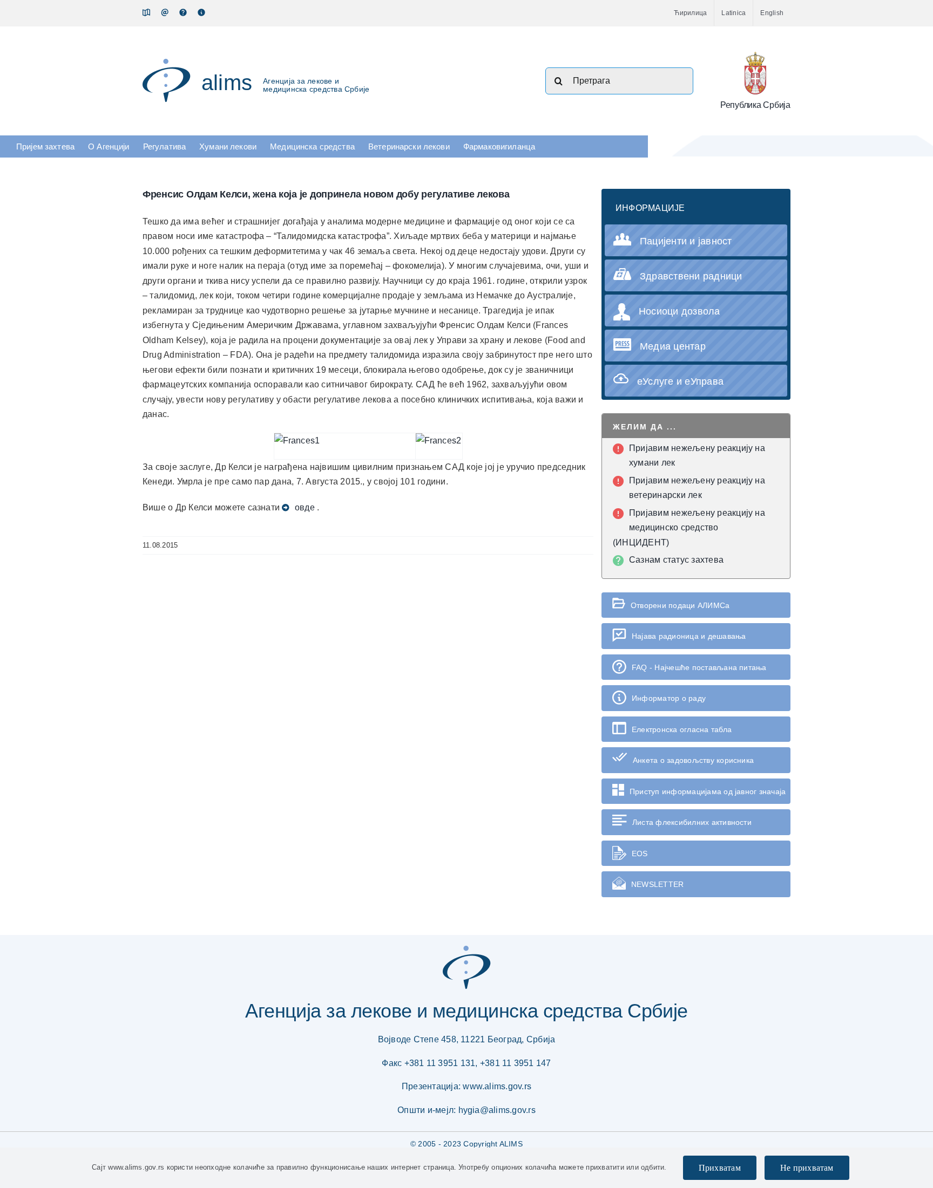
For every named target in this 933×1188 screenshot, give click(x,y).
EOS (640, 853)
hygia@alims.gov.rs (497, 1110)
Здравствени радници (691, 276)
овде (305, 507)
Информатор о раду (669, 698)
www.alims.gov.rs (497, 1086)
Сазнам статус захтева (676, 559)
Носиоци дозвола (679, 311)
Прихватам (720, 1167)
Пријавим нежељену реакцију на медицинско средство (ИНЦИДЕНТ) (689, 527)
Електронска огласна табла (682, 729)
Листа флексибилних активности (692, 822)
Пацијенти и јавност (686, 241)
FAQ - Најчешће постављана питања (699, 667)
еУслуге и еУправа (680, 381)
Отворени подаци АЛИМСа (680, 605)
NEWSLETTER (657, 884)
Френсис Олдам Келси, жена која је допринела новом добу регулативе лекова (326, 194)
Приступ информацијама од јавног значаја (708, 791)
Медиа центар (673, 346)
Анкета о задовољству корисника (693, 760)
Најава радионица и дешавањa (689, 636)
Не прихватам (807, 1167)
